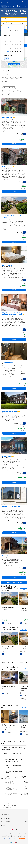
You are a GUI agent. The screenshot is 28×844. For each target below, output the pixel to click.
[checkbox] (20, 37)
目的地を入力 (7, 18)
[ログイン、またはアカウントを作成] (22, 2)
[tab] (8, 27)
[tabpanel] (13, 45)
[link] (4, 78)
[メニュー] (26, 2)
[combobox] (14, 20)
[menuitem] (4, 6)
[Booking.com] (4, 2)
